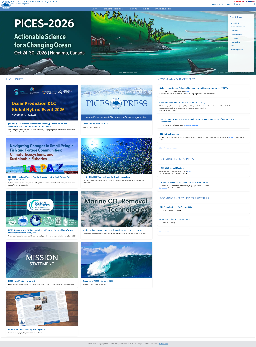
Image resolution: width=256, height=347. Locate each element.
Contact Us (226, 4)
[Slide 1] (120, 72)
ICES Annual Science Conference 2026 (175, 207)
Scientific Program (237, 34)
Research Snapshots (238, 27)
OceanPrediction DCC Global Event (174, 219)
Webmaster (163, 344)
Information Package (191, 125)
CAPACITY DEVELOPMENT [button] (163, 9)
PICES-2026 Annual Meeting (171, 168)
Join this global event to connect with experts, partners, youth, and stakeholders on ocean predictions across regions (37, 124)
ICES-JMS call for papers (169, 134)
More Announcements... (168, 148)
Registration (163, 188)
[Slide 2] (124, 72)
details (230, 137)
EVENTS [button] (146, 9)
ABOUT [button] (94, 9)
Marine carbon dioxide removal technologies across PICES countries (112, 230)
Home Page (216, 4)
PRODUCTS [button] (133, 9)
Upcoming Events (237, 50)
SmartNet (234, 31)
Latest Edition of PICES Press (95, 123)
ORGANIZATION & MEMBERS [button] (113, 9)
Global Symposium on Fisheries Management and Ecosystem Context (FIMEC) (193, 88)
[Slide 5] (135, 72)
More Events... (164, 231)
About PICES (235, 23)
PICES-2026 (234, 38)
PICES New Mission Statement (21, 281)
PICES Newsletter (236, 46)
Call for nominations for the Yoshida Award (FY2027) (182, 102)
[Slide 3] (128, 72)
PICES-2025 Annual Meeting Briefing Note (26, 329)
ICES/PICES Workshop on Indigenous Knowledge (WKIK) (183, 182)
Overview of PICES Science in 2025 (98, 281)
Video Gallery (235, 42)
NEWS (187, 91)
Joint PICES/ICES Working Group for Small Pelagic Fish (106, 177)
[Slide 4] (131, 72)
